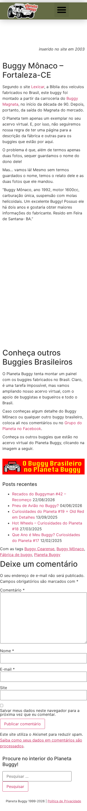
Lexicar (37, 86)
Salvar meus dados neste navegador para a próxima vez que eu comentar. (40, 712)
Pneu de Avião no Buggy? (35, 505)
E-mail (7, 669)
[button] (61, 9)
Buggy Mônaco (70, 548)
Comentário (12, 590)
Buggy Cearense (39, 548)
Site (3, 688)
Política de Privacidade (64, 801)
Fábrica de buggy (16, 554)
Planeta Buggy (47, 554)
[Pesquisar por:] (37, 776)
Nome (7, 651)
